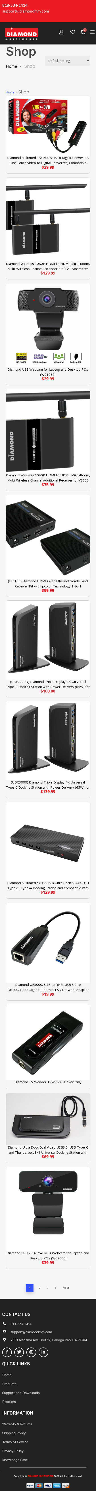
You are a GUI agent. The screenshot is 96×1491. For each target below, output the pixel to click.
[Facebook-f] (7, 1352)
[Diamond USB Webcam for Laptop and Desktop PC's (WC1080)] (48, 325)
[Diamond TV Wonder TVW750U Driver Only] (48, 1042)
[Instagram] (31, 1352)
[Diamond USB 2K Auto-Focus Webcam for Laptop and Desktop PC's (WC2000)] (48, 1209)
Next (66, 1288)
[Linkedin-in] (43, 1352)
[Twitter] (19, 1352)
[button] (92, 32)
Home (11, 66)
